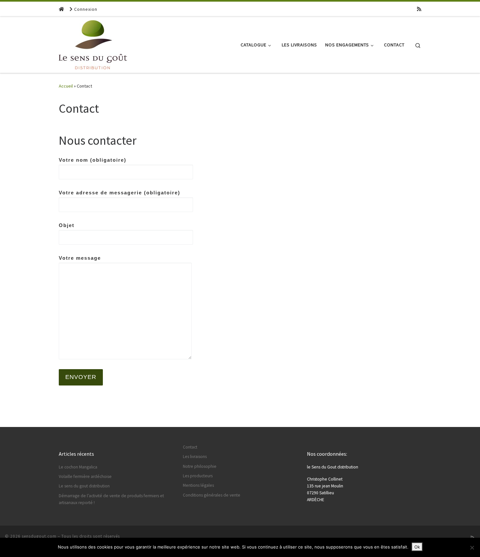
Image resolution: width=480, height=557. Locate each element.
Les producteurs (198, 476)
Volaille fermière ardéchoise (85, 476)
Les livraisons (195, 456)
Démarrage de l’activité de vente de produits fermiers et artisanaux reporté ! (111, 499)
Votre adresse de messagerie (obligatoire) (119, 192)
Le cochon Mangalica (78, 467)
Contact (190, 447)
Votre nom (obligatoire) (92, 160)
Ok (417, 546)
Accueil (66, 86)
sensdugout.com (39, 536)
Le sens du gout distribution (84, 486)
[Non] (472, 547)
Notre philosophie (199, 466)
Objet (66, 225)
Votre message (80, 258)
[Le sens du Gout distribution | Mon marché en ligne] (93, 43)
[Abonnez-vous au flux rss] (419, 9)
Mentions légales (198, 485)
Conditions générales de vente (211, 495)
